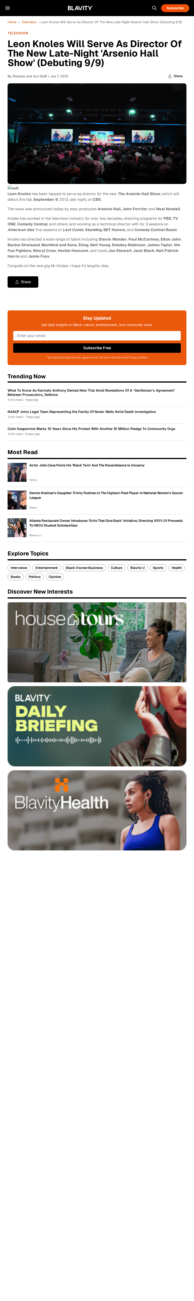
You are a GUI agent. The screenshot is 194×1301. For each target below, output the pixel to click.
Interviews (19, 568)
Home (12, 22)
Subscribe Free (97, 347)
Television (29, 22)
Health (177, 568)
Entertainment (46, 568)
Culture (116, 568)
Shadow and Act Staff (30, 76)
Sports (158, 568)
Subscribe (175, 8)
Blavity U (137, 568)
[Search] (154, 8)
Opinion (55, 577)
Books (16, 577)
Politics (35, 577)
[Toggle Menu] (7, 8)
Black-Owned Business (84, 568)
